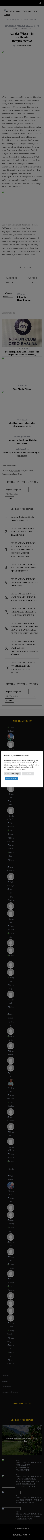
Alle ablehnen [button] (27, 773)
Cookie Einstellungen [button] (12, 773)
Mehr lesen (21, 769)
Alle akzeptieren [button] (11, 778)
